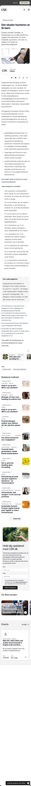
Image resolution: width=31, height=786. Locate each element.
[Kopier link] (27, 77)
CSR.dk (12, 71)
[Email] (23, 78)
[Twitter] (19, 78)
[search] (24, 9)
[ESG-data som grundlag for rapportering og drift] (13, 357)
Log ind (15, 2)
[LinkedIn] (15, 78)
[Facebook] (12, 78)
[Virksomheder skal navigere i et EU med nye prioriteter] (15, 492)
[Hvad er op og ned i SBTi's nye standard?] (15, 384)
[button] (28, 350)
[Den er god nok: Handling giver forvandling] (15, 463)
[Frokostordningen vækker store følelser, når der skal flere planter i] (15, 422)
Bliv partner (24, 2)
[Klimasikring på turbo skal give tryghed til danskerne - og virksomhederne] (15, 477)
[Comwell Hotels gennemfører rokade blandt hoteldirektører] (15, 449)
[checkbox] (3, 582)
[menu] (29, 9)
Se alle (24, 624)
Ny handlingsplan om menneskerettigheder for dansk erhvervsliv (12, 342)
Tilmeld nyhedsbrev (10, 587)
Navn (4, 566)
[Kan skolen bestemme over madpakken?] (15, 436)
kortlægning (8, 99)
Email (4, 573)
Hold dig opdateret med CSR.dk (16, 783)
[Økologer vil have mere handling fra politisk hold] (15, 396)
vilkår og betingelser (21, 582)
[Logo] (4, 9)
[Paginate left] (3, 608)
